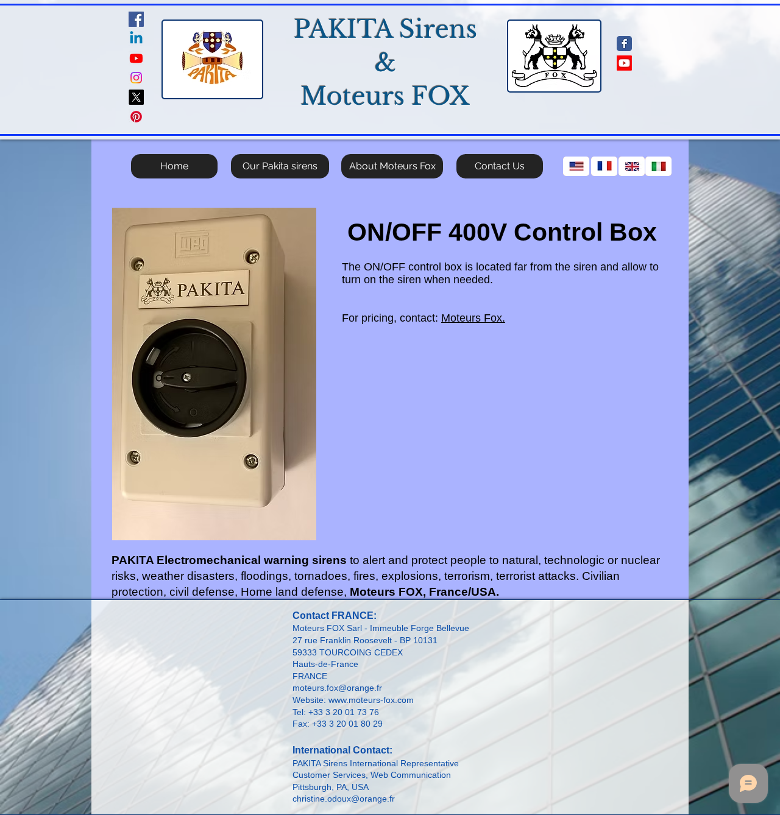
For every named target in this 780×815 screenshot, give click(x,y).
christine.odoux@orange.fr (343, 798)
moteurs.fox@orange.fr (337, 688)
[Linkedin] (136, 38)
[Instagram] (136, 77)
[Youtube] (136, 58)
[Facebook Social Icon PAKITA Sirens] (136, 19)
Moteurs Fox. (473, 318)
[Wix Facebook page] (624, 43)
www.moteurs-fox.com (371, 700)
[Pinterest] (136, 116)
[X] (136, 97)
